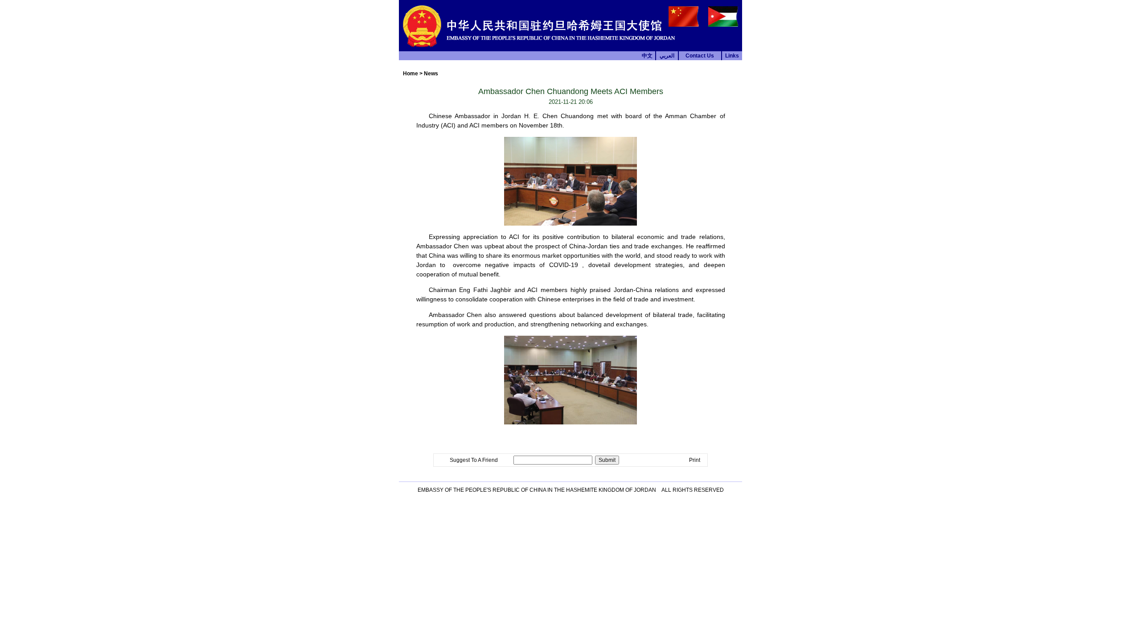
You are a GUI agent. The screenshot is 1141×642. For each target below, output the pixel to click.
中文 (647, 56)
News (431, 73)
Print (694, 460)
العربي (667, 56)
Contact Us (699, 56)
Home (410, 73)
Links (732, 56)
